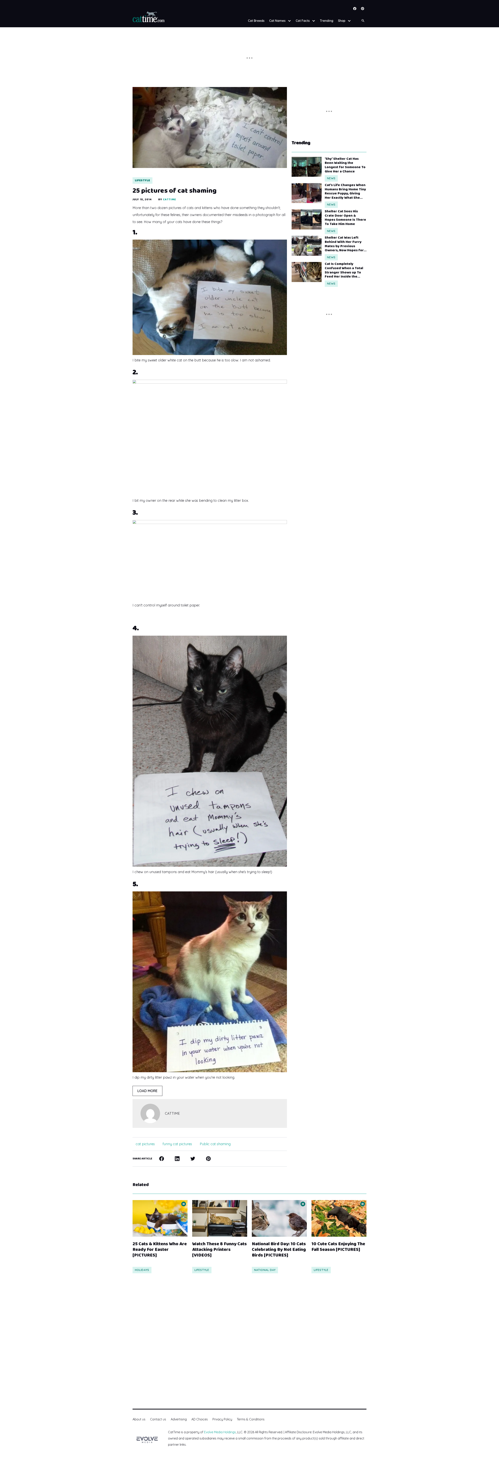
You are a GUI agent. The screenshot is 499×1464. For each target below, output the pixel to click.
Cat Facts (303, 21)
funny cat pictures (177, 1144)
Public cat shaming (215, 1144)
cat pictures (145, 1144)
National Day (265, 1270)
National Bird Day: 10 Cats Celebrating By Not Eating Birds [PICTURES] (279, 1249)
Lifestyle (142, 180)
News (331, 178)
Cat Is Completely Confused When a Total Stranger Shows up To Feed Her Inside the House (344, 270)
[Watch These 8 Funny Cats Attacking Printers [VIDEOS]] (219, 1218)
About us (139, 1419)
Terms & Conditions (251, 1419)
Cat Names (277, 21)
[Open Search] (362, 21)
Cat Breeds (256, 21)
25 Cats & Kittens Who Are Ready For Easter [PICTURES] (160, 1249)
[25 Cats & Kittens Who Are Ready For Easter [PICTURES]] (160, 1218)
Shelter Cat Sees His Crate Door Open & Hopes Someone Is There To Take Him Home (345, 217)
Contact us (158, 1419)
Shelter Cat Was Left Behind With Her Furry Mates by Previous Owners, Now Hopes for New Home (344, 244)
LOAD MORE (147, 1091)
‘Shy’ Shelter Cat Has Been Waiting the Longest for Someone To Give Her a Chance (345, 165)
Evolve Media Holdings (220, 1432)
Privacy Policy (222, 1419)
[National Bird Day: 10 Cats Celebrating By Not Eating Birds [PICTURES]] (279, 1218)
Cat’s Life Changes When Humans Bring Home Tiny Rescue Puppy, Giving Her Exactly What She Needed (345, 191)
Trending (326, 21)
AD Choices (199, 1419)
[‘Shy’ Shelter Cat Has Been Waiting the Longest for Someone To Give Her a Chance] (307, 167)
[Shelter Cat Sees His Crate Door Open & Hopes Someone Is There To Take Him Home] (307, 219)
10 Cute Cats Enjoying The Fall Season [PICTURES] (338, 1247)
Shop (341, 21)
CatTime (169, 199)
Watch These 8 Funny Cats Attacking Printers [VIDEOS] (219, 1249)
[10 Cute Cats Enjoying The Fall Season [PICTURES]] (338, 1218)
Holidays (142, 1270)
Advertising (179, 1419)
